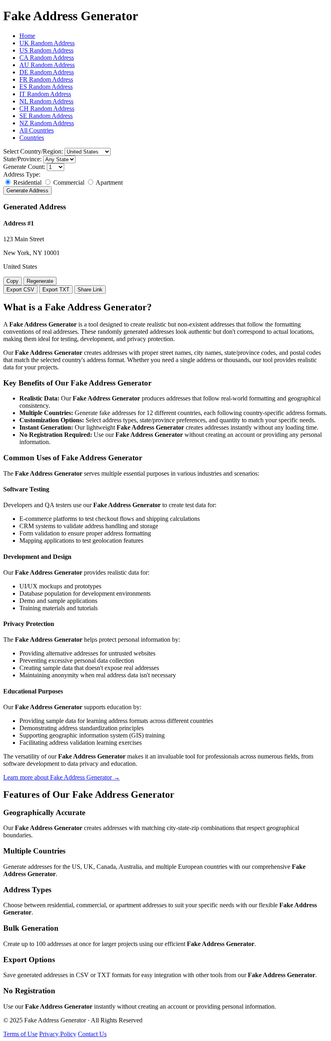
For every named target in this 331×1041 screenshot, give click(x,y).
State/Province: (22, 159)
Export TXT (55, 290)
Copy (12, 281)
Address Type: (21, 174)
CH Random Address (46, 108)
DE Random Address (46, 72)
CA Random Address (46, 57)
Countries (31, 137)
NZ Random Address (46, 123)
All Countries (36, 130)
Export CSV (20, 290)
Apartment (108, 182)
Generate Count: (24, 166)
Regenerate (40, 281)
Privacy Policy (57, 1033)
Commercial (69, 182)
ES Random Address (46, 86)
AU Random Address (47, 64)
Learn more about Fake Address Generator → (61, 777)
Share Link (90, 290)
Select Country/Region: (33, 151)
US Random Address (46, 50)
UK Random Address (47, 43)
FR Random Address (46, 79)
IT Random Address (45, 94)
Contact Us (92, 1033)
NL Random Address (46, 101)
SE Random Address (46, 115)
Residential (27, 182)
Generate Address (27, 191)
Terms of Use (20, 1033)
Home (27, 35)
